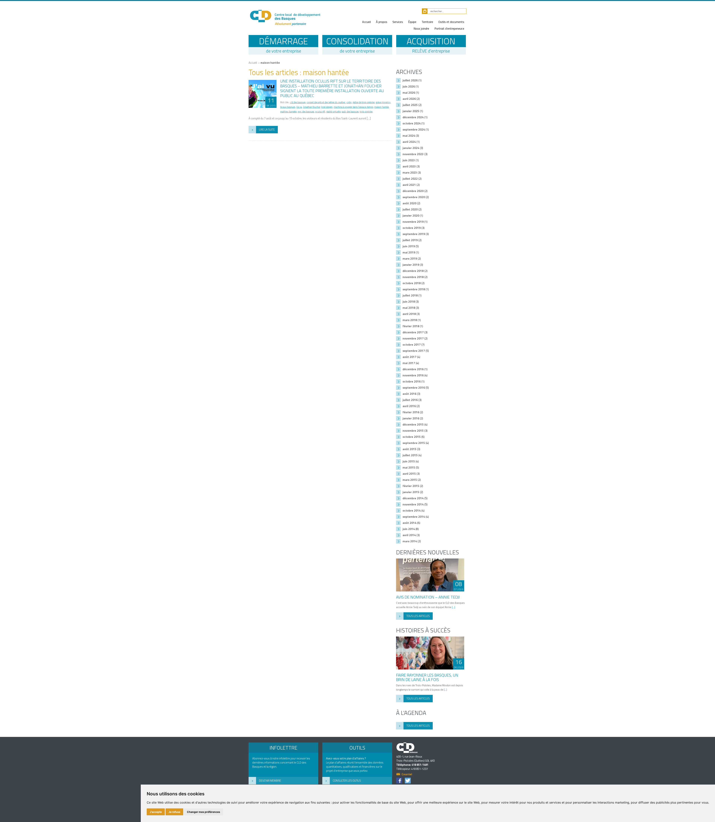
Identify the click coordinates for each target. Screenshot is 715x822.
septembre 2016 (414, 387)
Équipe (412, 22)
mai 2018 (409, 307)
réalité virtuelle (333, 111)
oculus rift (320, 111)
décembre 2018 (413, 271)
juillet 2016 (410, 400)
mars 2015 (410, 479)
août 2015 (409, 449)
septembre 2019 (414, 234)
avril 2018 (409, 314)
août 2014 (409, 523)
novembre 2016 (413, 375)
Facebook (399, 781)
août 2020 (409, 203)
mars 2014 (410, 541)
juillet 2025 (410, 105)
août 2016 (409, 393)
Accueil (366, 22)
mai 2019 (409, 252)
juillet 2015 (410, 455)
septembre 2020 (414, 197)
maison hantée (270, 63)
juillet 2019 (410, 240)
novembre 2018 (413, 277)
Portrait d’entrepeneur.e (449, 28)
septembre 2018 (414, 289)
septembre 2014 (414, 516)
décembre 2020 (413, 191)
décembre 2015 (413, 424)
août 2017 (409, 357)
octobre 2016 (412, 381)
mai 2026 (409, 92)
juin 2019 (409, 246)
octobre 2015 (412, 436)
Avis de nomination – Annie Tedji (428, 597)
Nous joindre (421, 28)
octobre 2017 (412, 344)
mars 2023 (410, 172)
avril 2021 (409, 185)
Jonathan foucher (311, 107)
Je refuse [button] (174, 811)
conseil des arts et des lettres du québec (326, 102)
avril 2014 (409, 535)
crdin (349, 102)
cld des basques (298, 102)
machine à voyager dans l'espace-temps (353, 107)
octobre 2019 (412, 228)
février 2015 (411, 486)
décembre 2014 (413, 498)
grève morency (383, 102)
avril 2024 (409, 141)
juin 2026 (409, 86)
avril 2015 (409, 473)
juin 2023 (409, 160)
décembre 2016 (413, 369)
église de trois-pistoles (364, 102)
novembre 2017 (413, 338)
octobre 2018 (412, 283)
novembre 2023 (413, 154)
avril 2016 (409, 406)
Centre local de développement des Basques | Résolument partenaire (285, 15)
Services (398, 22)
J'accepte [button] (156, 811)
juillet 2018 (410, 295)
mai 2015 (409, 467)
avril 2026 (409, 98)
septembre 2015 (414, 443)
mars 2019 (410, 258)
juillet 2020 (410, 209)
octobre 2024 (412, 123)
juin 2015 (409, 461)
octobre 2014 (412, 510)
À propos (381, 22)
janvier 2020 (411, 215)
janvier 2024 (411, 148)
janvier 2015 (411, 492)
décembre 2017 (413, 332)
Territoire (427, 22)
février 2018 (411, 326)
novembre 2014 (413, 504)
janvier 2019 (411, 264)
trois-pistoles (366, 111)
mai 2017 (409, 363)
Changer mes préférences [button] (203, 811)
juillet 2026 (410, 80)
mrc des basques (306, 111)
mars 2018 (410, 320)
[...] (453, 607)
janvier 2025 (411, 111)
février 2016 (411, 412)
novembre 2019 (413, 221)
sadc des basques (350, 111)
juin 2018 (409, 301)
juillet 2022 (410, 178)
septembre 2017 (414, 350)
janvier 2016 (411, 418)
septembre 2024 (414, 129)
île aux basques (287, 107)
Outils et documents (451, 22)
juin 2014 (409, 529)
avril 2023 (409, 166)
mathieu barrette (288, 111)
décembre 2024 (413, 117)
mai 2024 (409, 135)
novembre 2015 (413, 430)
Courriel (407, 774)
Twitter (408, 781)
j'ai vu (299, 107)
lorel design (327, 107)
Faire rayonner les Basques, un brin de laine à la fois (427, 677)
